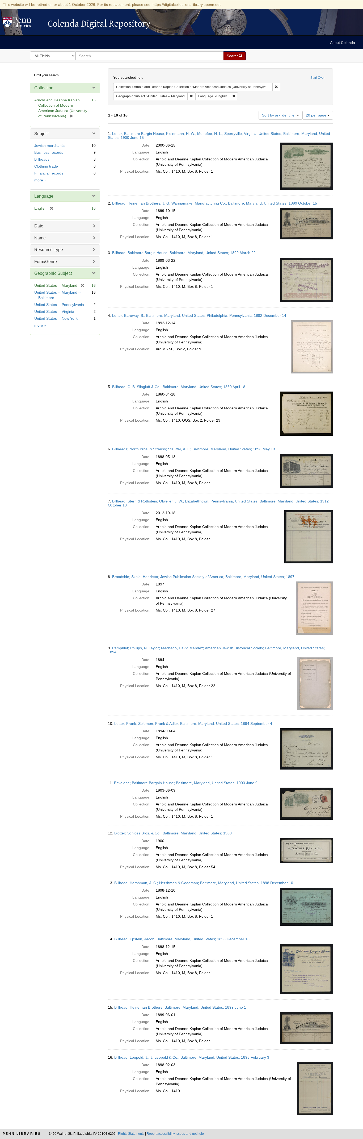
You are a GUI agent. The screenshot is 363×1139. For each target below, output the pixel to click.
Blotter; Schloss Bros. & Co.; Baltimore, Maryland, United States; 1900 (173, 833)
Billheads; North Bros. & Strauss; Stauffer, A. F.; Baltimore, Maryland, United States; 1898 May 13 (193, 449)
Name (40, 238)
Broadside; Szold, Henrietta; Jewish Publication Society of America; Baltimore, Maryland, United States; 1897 (203, 577)
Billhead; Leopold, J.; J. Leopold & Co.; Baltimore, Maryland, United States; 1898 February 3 (191, 1057)
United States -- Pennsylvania (59, 304)
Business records (48, 152)
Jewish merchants (49, 145)
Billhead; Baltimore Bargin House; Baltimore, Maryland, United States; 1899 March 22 (184, 253)
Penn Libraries (22, 1134)
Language (43, 196)
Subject (41, 133)
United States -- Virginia (54, 311)
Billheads (41, 159)
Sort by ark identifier (279, 115)
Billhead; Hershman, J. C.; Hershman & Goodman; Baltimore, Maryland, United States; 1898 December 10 (203, 883)
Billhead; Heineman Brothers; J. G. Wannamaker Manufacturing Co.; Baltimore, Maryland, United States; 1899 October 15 (214, 203)
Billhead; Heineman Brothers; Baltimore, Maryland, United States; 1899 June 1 (180, 1007)
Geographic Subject (53, 273)
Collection (43, 88)
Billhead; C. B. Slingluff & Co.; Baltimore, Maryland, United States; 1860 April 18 (178, 387)
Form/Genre (45, 261)
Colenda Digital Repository (23, 23)
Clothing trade (46, 166)
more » (40, 180)
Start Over (317, 78)
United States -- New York (56, 318)
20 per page (316, 115)
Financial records (48, 173)
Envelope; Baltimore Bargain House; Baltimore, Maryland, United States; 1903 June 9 (186, 783)
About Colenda (342, 42)
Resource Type (48, 249)
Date (38, 226)
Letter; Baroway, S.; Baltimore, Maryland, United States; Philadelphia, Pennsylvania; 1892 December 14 (199, 315)
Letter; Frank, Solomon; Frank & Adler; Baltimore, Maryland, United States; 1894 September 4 (193, 723)
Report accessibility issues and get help (175, 1134)
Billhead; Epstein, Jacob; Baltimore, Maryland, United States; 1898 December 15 (182, 939)
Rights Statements (131, 1134)
